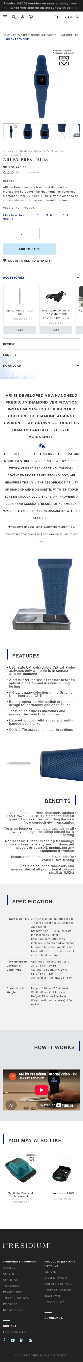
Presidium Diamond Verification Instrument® (45, 35)
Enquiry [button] (10, 354)
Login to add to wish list (30, 260)
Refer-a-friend (54, 1302)
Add (20, 330)
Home (6, 35)
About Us (9, 1267)
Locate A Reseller (14, 1332)
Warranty (51, 1271)
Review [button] (9, 344)
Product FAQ (11, 1304)
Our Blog (9, 1273)
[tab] (41, 277)
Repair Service (13, 1310)
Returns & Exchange (58, 1290)
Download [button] (12, 365)
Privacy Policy (12, 1292)
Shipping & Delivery (58, 1283)
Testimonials (11, 1285)
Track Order (52, 1296)
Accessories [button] (14, 277)
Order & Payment (56, 1277)
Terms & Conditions (16, 1298)
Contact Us (10, 1279)
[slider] (12, 172)
